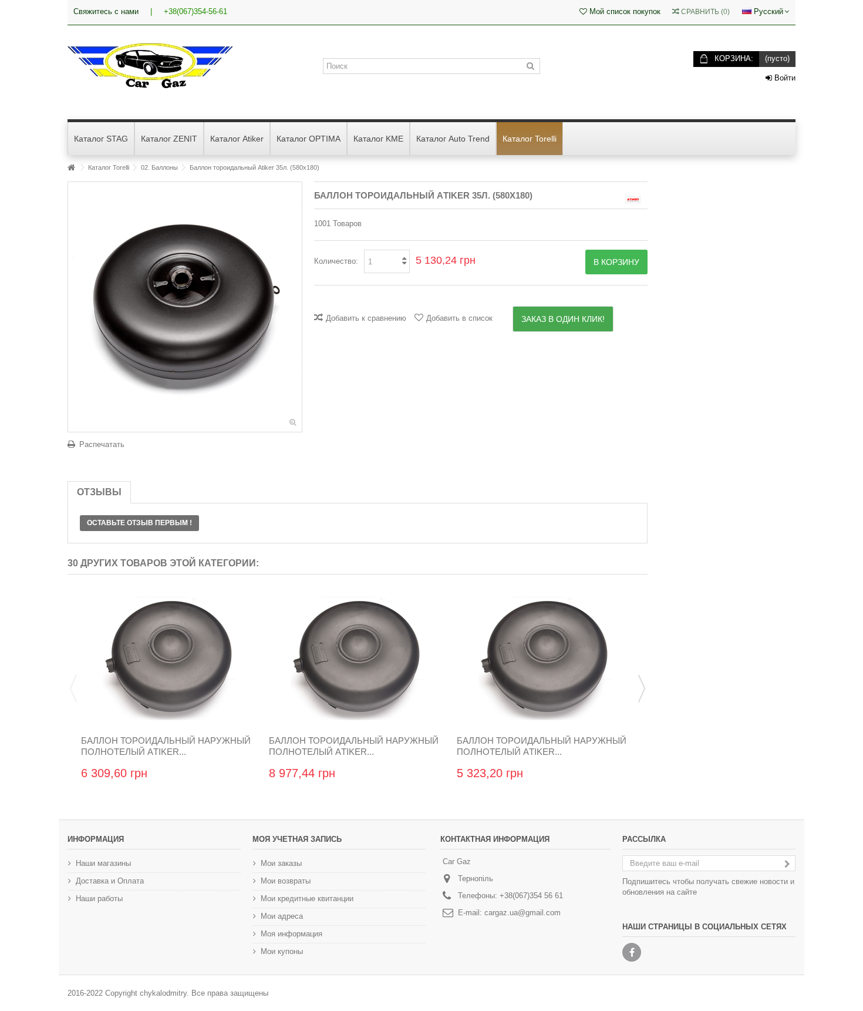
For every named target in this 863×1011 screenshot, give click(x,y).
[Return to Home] (71, 167)
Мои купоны (282, 951)
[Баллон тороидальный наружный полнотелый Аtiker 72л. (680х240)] (357, 659)
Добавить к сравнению (366, 318)
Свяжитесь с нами (106, 11)
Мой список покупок (623, 11)
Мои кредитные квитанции (307, 898)
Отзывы (99, 492)
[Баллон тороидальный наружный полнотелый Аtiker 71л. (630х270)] (545, 659)
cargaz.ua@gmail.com (522, 912)
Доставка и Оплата (110, 880)
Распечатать (101, 444)
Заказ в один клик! (563, 319)
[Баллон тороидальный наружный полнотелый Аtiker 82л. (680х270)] (169, 659)
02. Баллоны (159, 167)
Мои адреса (282, 916)
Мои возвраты (286, 880)
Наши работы (99, 898)
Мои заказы (281, 863)
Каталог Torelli (108, 167)
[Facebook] (631, 952)
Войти (783, 77)
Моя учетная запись (297, 839)
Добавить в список (459, 318)
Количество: (336, 261)
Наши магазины (103, 863)
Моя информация (291, 933)
